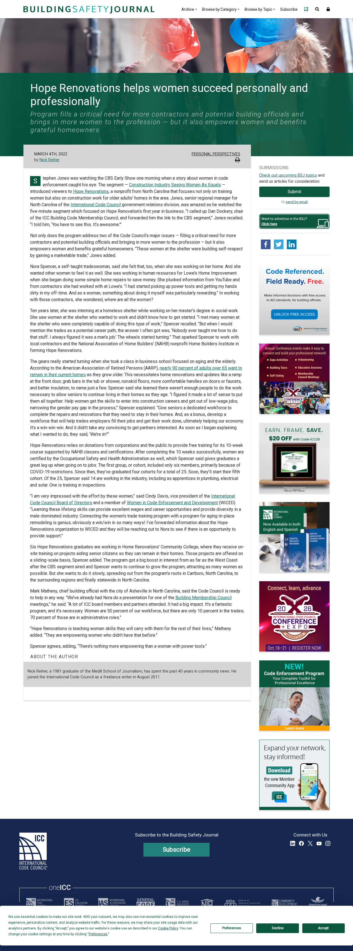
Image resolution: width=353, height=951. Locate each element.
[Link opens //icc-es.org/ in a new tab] (75, 903)
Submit (294, 191)
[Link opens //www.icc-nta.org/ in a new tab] (207, 903)
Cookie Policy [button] (168, 928)
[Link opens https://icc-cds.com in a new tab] (285, 903)
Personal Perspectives (216, 154)
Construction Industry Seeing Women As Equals (175, 184)
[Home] (88, 9)
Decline (278, 928)
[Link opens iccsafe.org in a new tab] (39, 903)
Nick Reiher (49, 160)
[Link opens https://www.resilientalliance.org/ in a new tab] (242, 903)
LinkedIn (292, 843)
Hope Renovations (91, 191)
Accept (323, 928)
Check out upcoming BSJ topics (288, 175)
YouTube (319, 843)
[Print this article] (237, 160)
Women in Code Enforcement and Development (172, 502)
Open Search (317, 9)
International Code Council (96, 204)
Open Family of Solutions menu (306, 9)
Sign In (328, 9)
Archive (187, 9)
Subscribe (289, 9)
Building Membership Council (203, 597)
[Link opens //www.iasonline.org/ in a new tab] (111, 903)
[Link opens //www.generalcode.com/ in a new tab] (146, 903)
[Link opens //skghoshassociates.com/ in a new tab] (177, 903)
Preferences (231, 928)
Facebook (301, 843)
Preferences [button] (98, 934)
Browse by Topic (258, 9)
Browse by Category (219, 9)
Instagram (328, 843)
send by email (297, 202)
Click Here (269, 224)
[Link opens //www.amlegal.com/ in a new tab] (318, 903)
